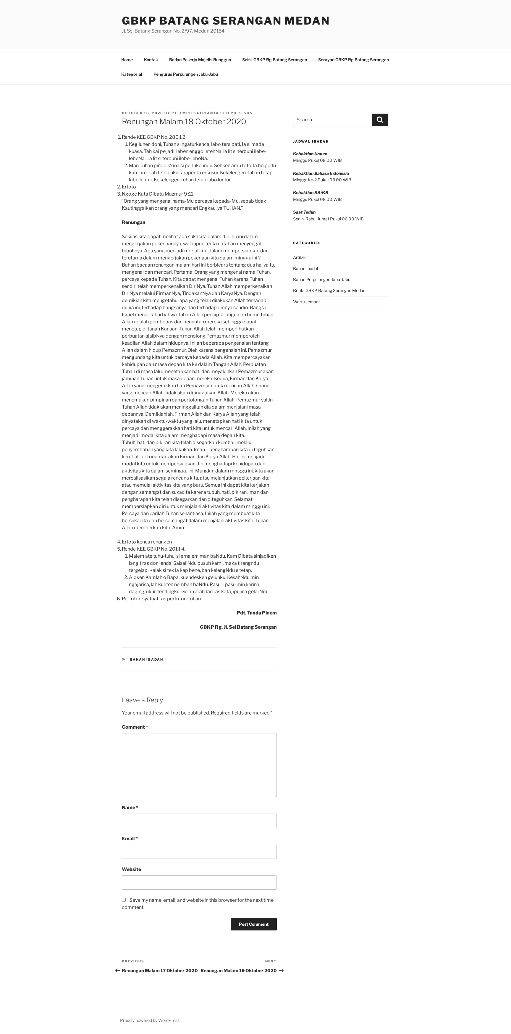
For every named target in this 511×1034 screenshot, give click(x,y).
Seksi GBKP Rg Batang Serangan (274, 59)
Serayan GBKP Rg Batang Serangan (353, 59)
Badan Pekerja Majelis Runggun (200, 59)
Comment (135, 727)
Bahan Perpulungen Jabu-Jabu (321, 279)
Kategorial (131, 74)
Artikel (299, 257)
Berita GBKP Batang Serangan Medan (329, 290)
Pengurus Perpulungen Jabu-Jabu (185, 74)
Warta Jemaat (306, 301)
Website (131, 869)
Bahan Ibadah (147, 659)
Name (130, 807)
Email (130, 838)
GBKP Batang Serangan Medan (226, 20)
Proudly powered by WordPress (150, 1020)
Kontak (151, 59)
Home (127, 59)
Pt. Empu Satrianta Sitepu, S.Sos (212, 113)
